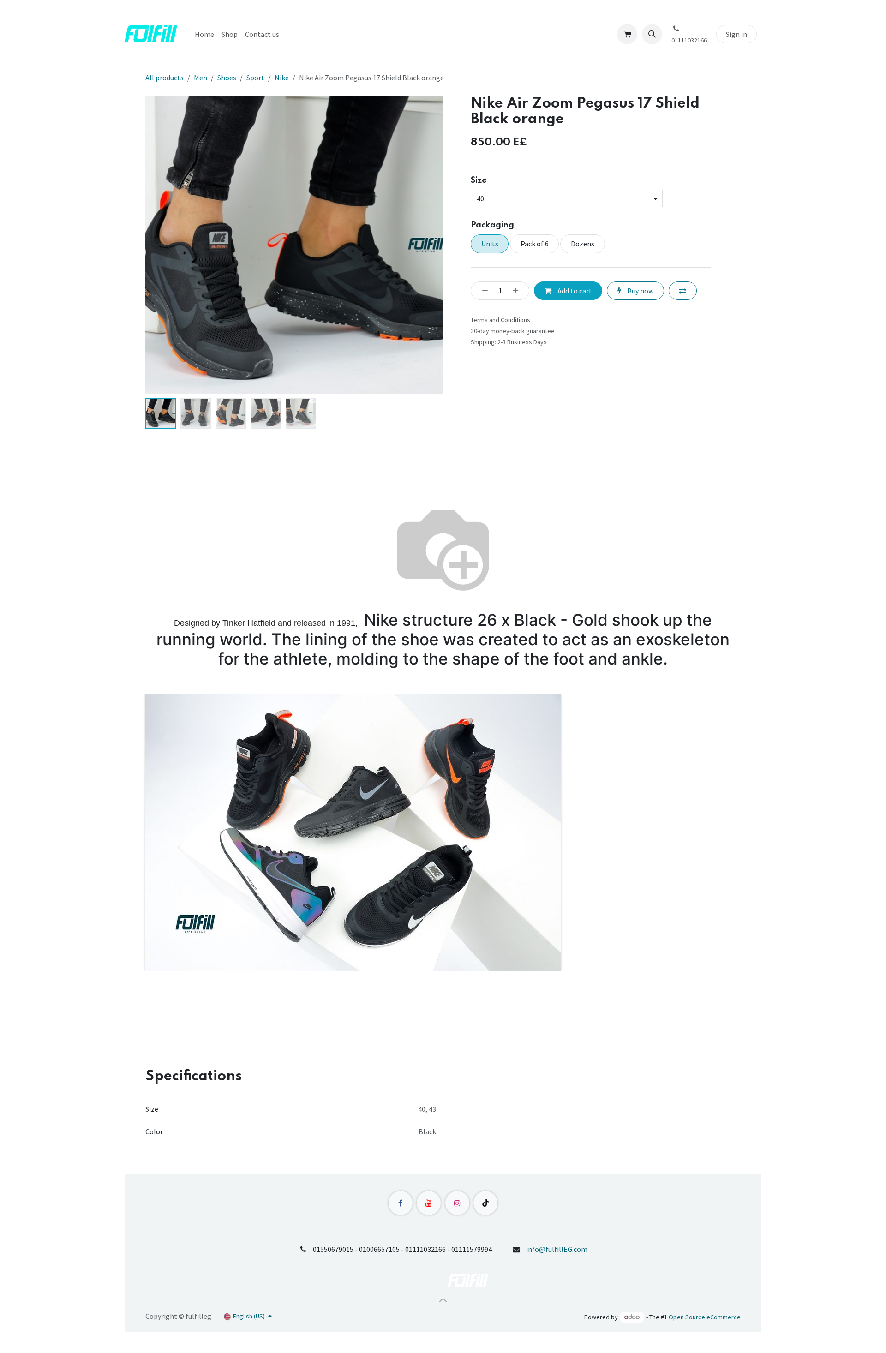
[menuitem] (204, 34)
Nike (282, 77)
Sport (255, 77)
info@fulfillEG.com (556, 1249)
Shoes (226, 77)
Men (200, 77)
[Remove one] (482, 290)
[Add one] (518, 290)
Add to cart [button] (574, 290)
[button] (652, 34)
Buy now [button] (639, 290)
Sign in (736, 34)
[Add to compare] (683, 290)
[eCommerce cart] (627, 34)
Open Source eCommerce (705, 1317)
